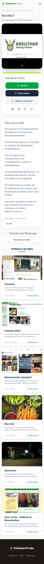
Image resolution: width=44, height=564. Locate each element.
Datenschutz (30, 556)
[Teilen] (19, 109)
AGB (21, 556)
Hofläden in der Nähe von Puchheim (17, 10)
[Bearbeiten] (25, 109)
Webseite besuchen (24, 101)
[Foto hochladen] (12, 109)
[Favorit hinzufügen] (31, 109)
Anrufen (24, 85)
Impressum (13, 556)
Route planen (24, 93)
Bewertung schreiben (22, 240)
